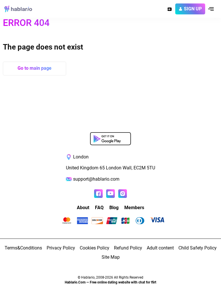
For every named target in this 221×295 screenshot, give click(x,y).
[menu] (211, 9)
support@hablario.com (96, 179)
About (83, 207)
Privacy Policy (61, 248)
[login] (169, 8)
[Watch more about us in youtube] (110, 193)
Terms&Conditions (23, 248)
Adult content (160, 248)
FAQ (99, 207)
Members (134, 207)
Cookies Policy (94, 248)
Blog (114, 207)
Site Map (111, 257)
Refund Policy (128, 248)
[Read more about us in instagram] (122, 193)
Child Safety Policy (197, 248)
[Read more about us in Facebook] (98, 193)
